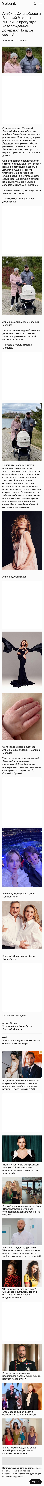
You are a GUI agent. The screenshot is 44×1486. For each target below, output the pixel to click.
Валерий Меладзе (12, 1029)
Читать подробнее (14, 1476)
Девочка (7, 143)
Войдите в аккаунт (12, 1040)
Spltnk (13, 1023)
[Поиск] (34, 3)
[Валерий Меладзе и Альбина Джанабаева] (22, 925)
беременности (25, 465)
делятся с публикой (13, 169)
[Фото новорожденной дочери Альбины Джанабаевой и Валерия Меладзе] (22, 716)
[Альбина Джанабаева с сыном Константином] (22, 857)
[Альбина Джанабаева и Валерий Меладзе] (22, 285)
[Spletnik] (9, 3)
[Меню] (40, 3)
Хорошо (35, 1481)
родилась (7, 140)
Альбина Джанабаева (20, 1026)
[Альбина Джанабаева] (22, 540)
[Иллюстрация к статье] (22, 59)
